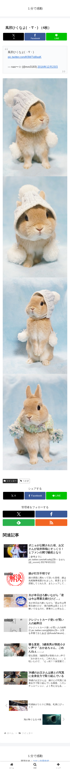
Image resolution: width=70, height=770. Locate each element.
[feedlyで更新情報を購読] (19, 522)
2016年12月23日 (48, 66)
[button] (63, 543)
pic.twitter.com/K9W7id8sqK (24, 57)
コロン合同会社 (41, 760)
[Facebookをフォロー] (51, 514)
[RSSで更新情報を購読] (51, 522)
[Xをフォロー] (19, 514)
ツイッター (11, 481)
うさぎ (26, 481)
